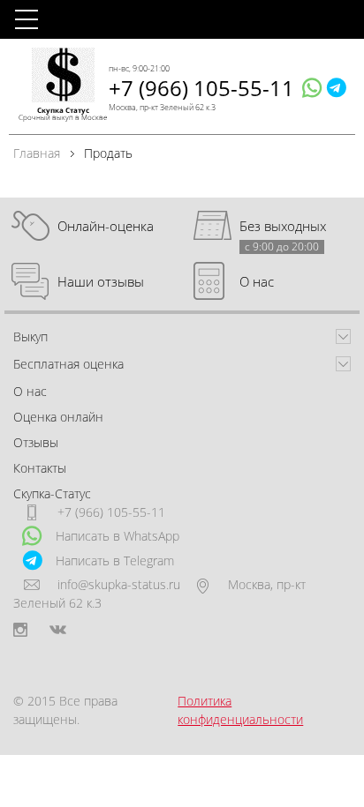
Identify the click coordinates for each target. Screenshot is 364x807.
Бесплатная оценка (68, 363)
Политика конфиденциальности (240, 710)
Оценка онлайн (58, 416)
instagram (20, 630)
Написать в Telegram (115, 560)
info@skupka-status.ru (118, 584)
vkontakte (57, 630)
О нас (256, 281)
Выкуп (30, 336)
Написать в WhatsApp (117, 535)
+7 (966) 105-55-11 (201, 87)
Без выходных (282, 226)
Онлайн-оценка (105, 226)
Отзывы (35, 442)
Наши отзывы (100, 281)
